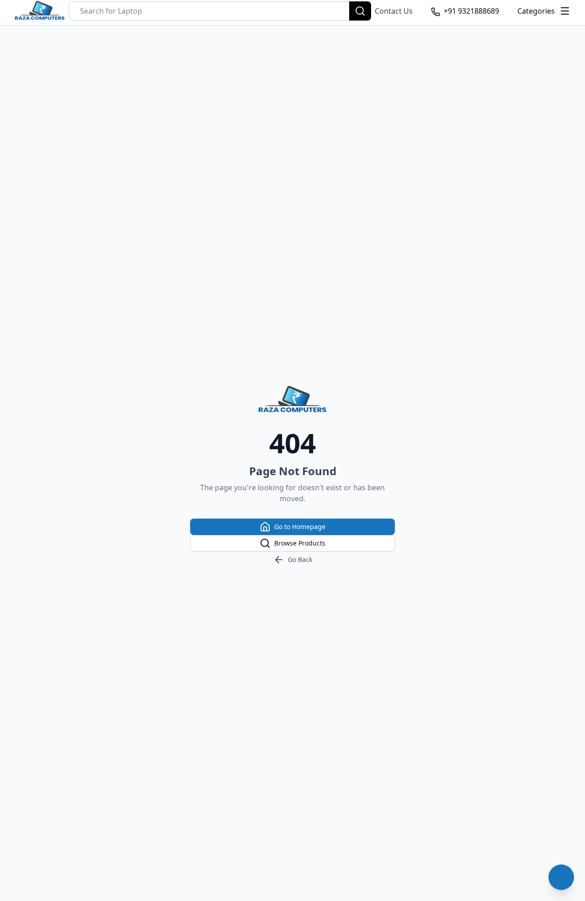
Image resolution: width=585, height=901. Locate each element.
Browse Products (299, 543)
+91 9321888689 (471, 11)
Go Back (300, 559)
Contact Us (394, 11)
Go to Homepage (299, 526)
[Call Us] (561, 877)
